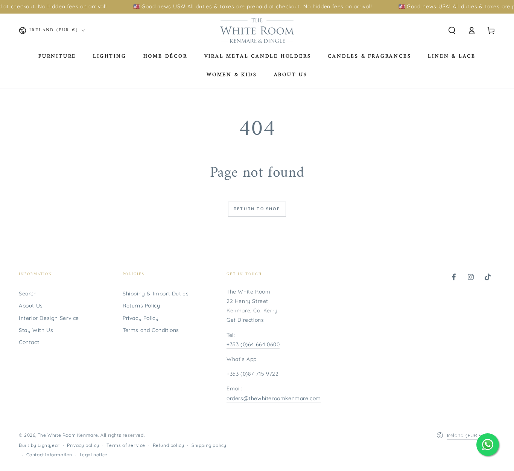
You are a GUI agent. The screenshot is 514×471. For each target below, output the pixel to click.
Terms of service (125, 445)
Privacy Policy (140, 318)
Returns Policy (141, 305)
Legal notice (94, 454)
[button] (452, 30)
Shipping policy (209, 445)
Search (28, 293)
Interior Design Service (49, 318)
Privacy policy (83, 445)
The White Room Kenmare (68, 435)
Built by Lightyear (39, 445)
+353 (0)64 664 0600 (253, 344)
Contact (29, 342)
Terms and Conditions (151, 330)
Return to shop (257, 208)
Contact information (49, 454)
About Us (31, 305)
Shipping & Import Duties (156, 293)
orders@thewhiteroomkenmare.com (274, 398)
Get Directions (245, 320)
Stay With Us (36, 330)
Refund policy (168, 445)
